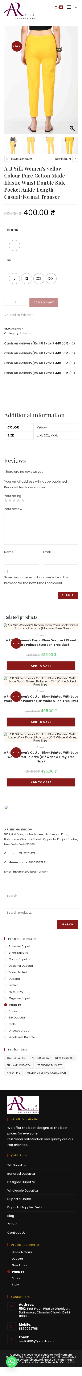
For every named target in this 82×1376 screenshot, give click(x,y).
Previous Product (21, 159)
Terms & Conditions (20, 1362)
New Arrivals (64, 1058)
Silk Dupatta (17, 1018)
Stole (12, 1024)
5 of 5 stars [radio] (22, 500)
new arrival (16, 992)
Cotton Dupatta (19, 959)
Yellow (42, 427)
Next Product (63, 159)
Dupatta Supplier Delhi (24, 1207)
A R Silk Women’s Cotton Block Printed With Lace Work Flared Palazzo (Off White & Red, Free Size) (41, 698)
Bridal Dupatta (18, 953)
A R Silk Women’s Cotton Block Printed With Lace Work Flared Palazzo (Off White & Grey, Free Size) (41, 756)
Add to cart (44, 302)
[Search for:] (75, 7)
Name (10, 552)
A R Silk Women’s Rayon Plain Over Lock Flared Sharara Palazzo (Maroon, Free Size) (41, 642)
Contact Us (16, 1232)
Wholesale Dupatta (22, 1037)
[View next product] (75, 159)
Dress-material (19, 972)
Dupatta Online (19, 1199)
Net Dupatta (40, 1058)
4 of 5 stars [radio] (18, 500)
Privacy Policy (65, 1359)
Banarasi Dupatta (21, 946)
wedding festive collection (46, 1072)
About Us (49, 1359)
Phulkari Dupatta (19, 1065)
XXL (46, 435)
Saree (13, 1011)
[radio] (14, 245)
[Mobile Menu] (68, 7)
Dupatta (14, 979)
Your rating (14, 495)
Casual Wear (16, 1058)
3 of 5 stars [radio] (14, 500)
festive (13, 985)
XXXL (54, 435)
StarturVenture (32, 1359)
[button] (73, 82)
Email (48, 552)
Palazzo (25, 333)
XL (41, 435)
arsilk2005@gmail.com (36, 1341)
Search (67, 924)
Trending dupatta (49, 1065)
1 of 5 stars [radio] (5, 500)
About (12, 1224)
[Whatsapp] (11, 1365)
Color (12, 230)
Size (10, 260)
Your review (14, 509)
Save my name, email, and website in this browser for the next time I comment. (36, 580)
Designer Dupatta (21, 966)
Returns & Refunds (46, 1362)
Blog (10, 1215)
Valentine (13, 1072)
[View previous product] (7, 159)
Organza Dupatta (21, 998)
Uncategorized (19, 1031)
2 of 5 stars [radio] (10, 500)
